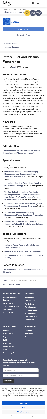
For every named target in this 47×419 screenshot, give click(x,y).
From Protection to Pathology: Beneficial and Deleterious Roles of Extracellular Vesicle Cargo (23, 222)
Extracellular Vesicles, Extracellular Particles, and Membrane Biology (22, 184)
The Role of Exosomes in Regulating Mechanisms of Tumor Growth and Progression (23, 213)
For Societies (30, 313)
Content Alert (14, 284)
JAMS (5, 349)
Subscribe (8, 380)
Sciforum (6, 330)
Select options (9, 370)
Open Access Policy (11, 306)
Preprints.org (8, 337)
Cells (15, 9)
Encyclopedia (8, 346)
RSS (4, 284)
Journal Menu (10, 43)
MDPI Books (8, 333)
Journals (7, 9)
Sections (23, 9)
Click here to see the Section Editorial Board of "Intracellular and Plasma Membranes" (22, 151)
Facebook (29, 333)
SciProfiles (7, 343)
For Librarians (30, 307)
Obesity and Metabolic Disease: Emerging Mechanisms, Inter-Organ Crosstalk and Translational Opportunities (21, 174)
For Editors (29, 304)
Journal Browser (11, 47)
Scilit (5, 340)
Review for (23, 35)
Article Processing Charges (10, 298)
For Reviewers (30, 300)
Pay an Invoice (8, 303)
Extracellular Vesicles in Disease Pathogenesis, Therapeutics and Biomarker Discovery (23, 204)
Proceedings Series (10, 352)
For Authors (29, 297)
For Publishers (31, 310)
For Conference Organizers (31, 318)
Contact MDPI (8, 309)
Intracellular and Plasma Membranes (18, 12)
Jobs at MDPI (8, 313)
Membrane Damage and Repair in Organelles (22, 251)
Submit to (23, 29)
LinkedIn (28, 330)
